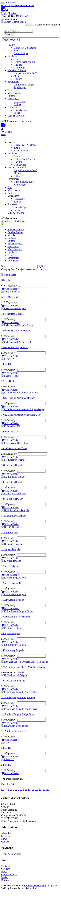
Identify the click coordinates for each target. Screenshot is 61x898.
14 (44, 789)
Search (44, 266)
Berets (17, 59)
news (21, 5)
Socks (17, 112)
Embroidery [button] (13, 81)
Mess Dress (13, 246)
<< (2, 789)
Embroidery (13, 257)
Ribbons (18, 79)
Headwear (13, 252)
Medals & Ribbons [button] (17, 70)
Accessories (19, 101)
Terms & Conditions (11, 854)
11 (33, 789)
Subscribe (9, 34)
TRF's (17, 50)
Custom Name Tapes (24, 84)
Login (4, 13)
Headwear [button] (13, 56)
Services (5, 836)
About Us (6, 833)
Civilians (5, 868)
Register (13, 13)
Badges (17, 104)
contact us (29, 5)
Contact (5, 841)
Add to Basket (11, 288)
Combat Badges (15, 232)
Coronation (13, 260)
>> (47, 789)
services (14, 5)
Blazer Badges (21, 53)
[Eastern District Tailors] (13, 21)
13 (40, 789)
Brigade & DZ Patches (25, 47)
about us (6, 5)
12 (36, 789)
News (4, 838)
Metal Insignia (15, 93)
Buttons (11, 96)
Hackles (18, 64)
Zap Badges (20, 87)
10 (29, 789)
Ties (10, 90)
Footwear (6, 866)
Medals (17, 76)
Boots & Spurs (21, 110)
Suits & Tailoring (16, 115)
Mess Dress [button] (13, 98)
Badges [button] (11, 45)
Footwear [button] (12, 107)
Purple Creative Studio (35, 885)
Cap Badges (20, 67)
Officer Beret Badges (24, 62)
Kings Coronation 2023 (25, 73)
